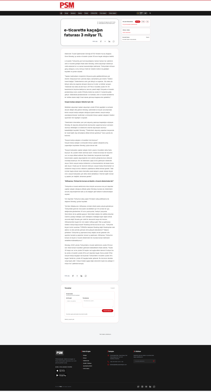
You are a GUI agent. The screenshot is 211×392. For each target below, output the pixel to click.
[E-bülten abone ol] (153, 355)
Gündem (73, 13)
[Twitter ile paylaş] (105, 41)
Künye (84, 352)
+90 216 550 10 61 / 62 (116, 356)
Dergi (66, 13)
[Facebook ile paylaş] (100, 41)
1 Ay (147, 21)
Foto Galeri (103, 13)
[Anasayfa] (61, 13)
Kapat (147, 37)
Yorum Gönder (108, 310)
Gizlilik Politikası (87, 357)
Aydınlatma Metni (87, 360)
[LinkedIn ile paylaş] (109, 41)
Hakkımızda (86, 355)
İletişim (85, 350)
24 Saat (138, 21)
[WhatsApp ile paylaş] (113, 41)
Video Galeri (112, 13)
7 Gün (143, 21)
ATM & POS (94, 13)
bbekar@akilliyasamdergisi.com (118, 359)
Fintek (86, 13)
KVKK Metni (86, 363)
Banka (80, 13)
